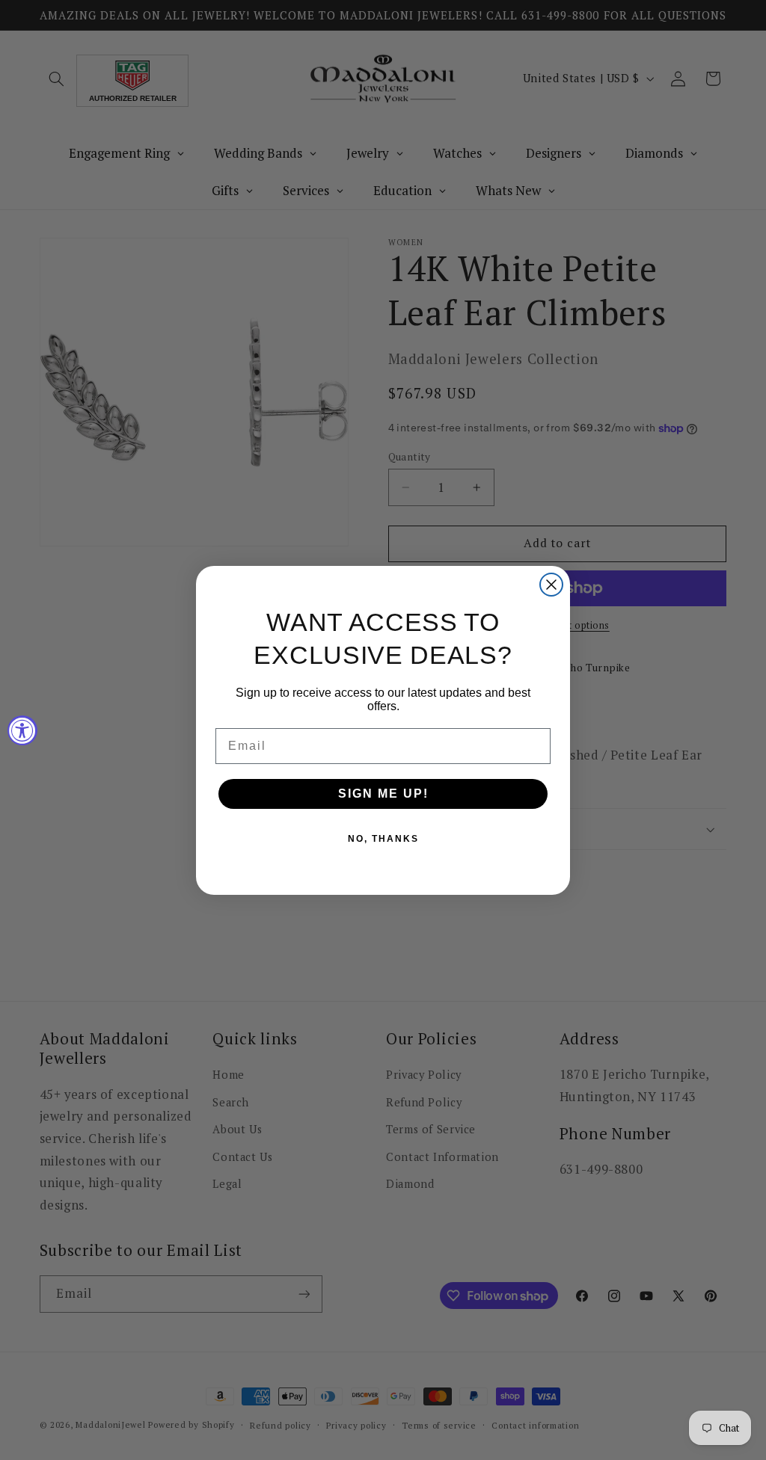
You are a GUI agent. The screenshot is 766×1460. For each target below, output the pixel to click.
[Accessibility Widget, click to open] (22, 730)
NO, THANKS (383, 839)
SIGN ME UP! (383, 793)
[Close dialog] (551, 584)
